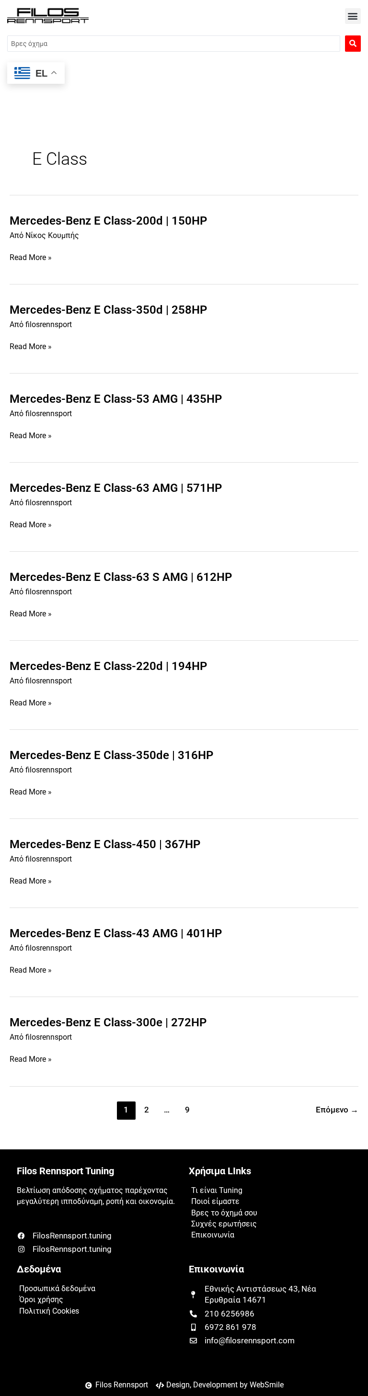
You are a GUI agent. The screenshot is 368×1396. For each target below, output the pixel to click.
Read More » (31, 257)
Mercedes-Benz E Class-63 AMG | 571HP (116, 488)
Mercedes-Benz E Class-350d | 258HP (108, 310)
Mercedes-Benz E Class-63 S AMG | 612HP (121, 577)
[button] (353, 16)
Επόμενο (337, 1109)
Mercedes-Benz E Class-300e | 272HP (108, 1022)
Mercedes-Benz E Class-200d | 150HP (108, 220)
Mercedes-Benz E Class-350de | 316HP (111, 755)
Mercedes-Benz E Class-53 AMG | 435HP (116, 399)
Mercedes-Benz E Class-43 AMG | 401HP (116, 933)
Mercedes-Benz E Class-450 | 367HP (105, 844)
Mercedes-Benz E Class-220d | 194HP (108, 666)
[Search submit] (353, 43)
